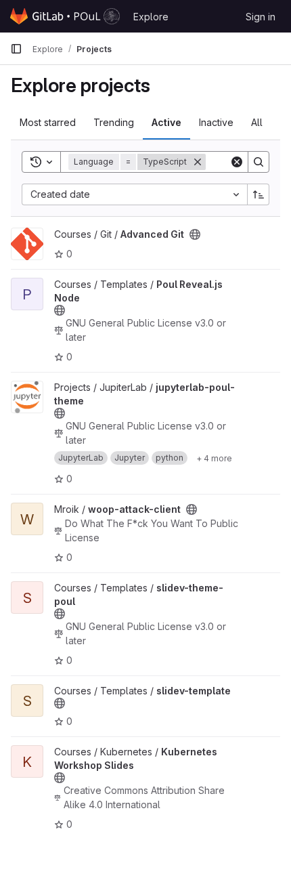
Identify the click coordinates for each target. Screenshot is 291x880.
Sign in (260, 16)
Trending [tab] (113, 122)
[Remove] (197, 162)
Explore (151, 16)
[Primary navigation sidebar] (16, 49)
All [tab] (257, 122)
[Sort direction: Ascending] (258, 194)
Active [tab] (166, 122)
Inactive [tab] (216, 122)
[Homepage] (64, 16)
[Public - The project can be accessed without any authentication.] (194, 234)
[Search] (258, 162)
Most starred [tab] (48, 122)
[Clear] (237, 162)
